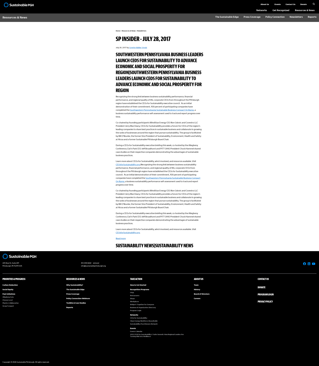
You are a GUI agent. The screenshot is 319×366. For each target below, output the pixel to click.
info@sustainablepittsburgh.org (93, 266)
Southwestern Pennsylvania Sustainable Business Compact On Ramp (162, 110)
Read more (121, 238)
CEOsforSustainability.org (128, 164)
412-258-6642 (86, 263)
